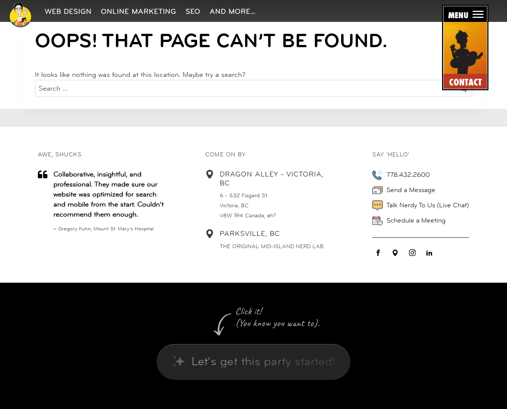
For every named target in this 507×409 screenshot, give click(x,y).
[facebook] (378, 253)
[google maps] (395, 253)
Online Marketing (138, 11)
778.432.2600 (408, 175)
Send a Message (410, 190)
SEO (193, 11)
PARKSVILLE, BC (250, 233)
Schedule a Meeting (416, 220)
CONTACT (465, 82)
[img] (20, 14)
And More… (233, 11)
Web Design (68, 11)
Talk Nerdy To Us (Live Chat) (427, 205)
